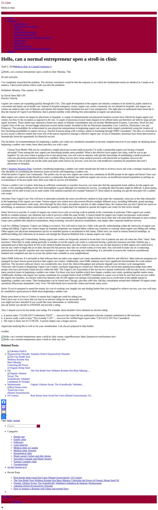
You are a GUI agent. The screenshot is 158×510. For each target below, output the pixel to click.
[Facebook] (79, 401)
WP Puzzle (17, 502)
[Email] (79, 411)
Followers (18, 29)
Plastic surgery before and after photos (32, 48)
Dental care (19, 43)
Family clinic (20, 40)
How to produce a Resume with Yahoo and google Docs (41, 488)
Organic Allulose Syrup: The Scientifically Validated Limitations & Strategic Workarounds (58, 483)
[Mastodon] (79, 406)
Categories (12, 21)
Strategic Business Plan (20, 168)
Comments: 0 (45, 66)
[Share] (79, 416)
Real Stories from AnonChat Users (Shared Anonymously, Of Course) (48, 477)
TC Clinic (6, 2)
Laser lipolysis (21, 23)
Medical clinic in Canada (26, 26)
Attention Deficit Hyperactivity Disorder (33, 486)
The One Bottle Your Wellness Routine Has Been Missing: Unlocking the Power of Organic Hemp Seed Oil (66, 480)
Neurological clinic (23, 46)
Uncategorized (21, 464)
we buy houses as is (17, 467)
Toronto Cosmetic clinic (25, 32)
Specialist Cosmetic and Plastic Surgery (33, 37)
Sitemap (11, 51)
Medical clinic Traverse (25, 35)
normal (16, 420)
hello (9, 420)
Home (10, 18)
